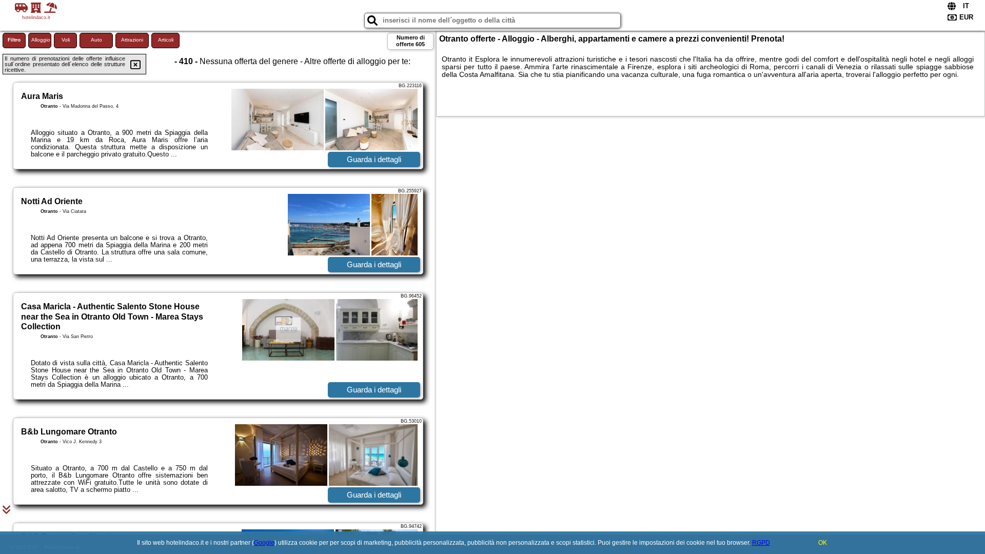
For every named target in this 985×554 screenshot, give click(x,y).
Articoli (165, 40)
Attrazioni (132, 40)
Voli (66, 40)
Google (264, 542)
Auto (96, 40)
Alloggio (40, 40)
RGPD (761, 542)
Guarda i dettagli (374, 159)
